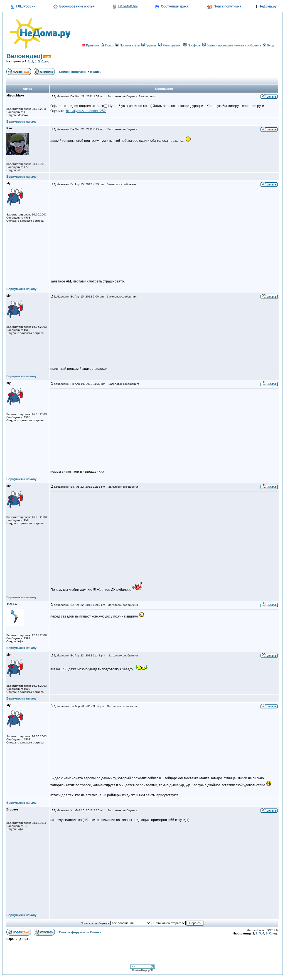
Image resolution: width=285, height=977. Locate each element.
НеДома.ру (268, 6)
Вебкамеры (127, 6)
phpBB (149, 970)
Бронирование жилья (77, 6)
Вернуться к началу (21, 121)
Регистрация (171, 45)
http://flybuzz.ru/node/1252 (86, 111)
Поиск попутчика (227, 6)
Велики (96, 71)
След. (45, 61)
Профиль (194, 45)
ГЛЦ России (25, 6)
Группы (151, 45)
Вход (270, 45)
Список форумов (72, 71)
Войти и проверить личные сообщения (234, 45)
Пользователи (130, 45)
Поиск (109, 45)
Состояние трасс (175, 6)
